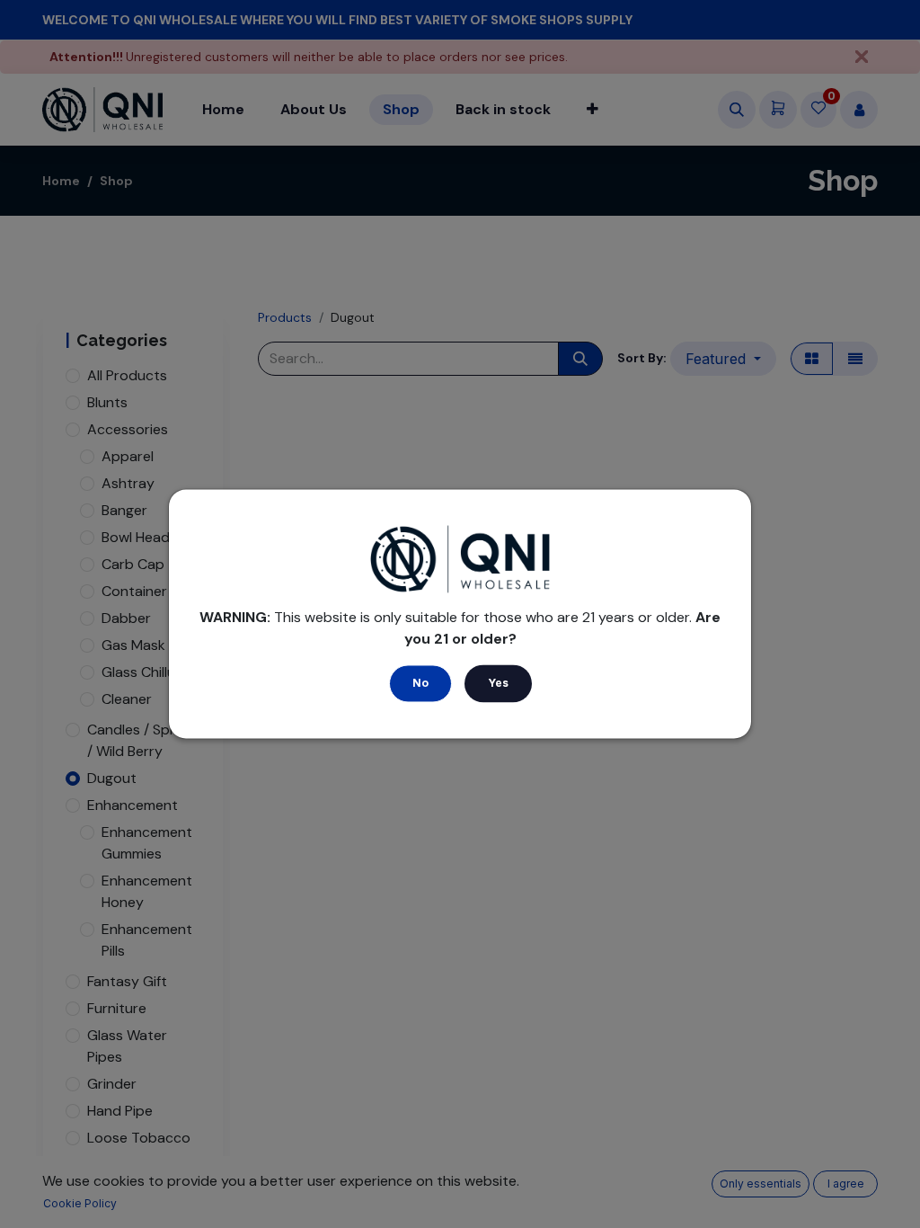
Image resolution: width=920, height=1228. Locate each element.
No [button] (420, 683)
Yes (498, 683)
